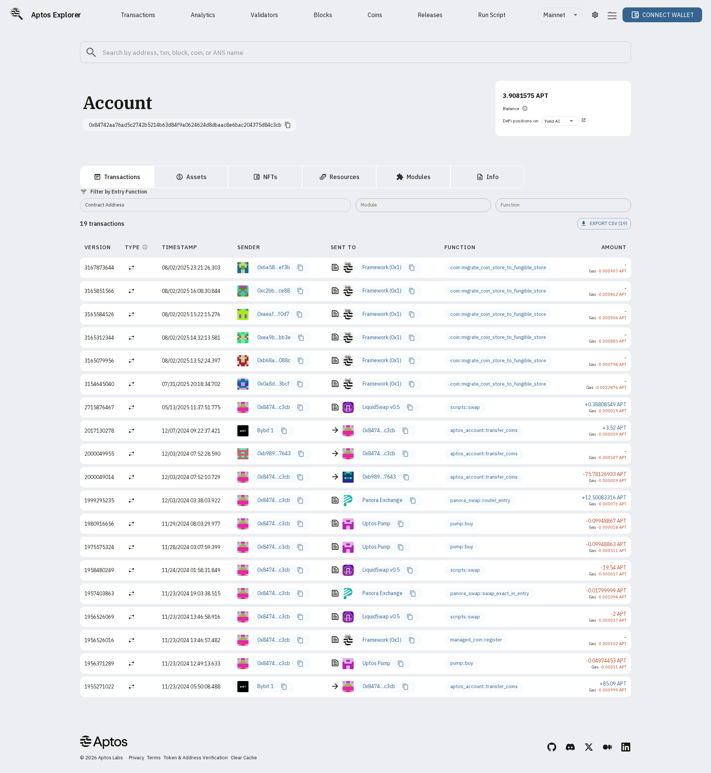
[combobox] (560, 15)
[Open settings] (595, 15)
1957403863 (99, 593)
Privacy (136, 757)
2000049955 (99, 453)
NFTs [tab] (270, 177)
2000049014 (99, 477)
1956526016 (99, 640)
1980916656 (99, 524)
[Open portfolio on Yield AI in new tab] (583, 121)
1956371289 (99, 663)
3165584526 (99, 314)
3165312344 (99, 337)
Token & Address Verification (196, 757)
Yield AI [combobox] (552, 121)
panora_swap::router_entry (480, 500)
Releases (430, 15)
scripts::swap (465, 407)
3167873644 (99, 267)
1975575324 (99, 547)
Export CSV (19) (608, 223)
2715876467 (99, 407)
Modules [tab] (419, 177)
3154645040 (99, 384)
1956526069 (99, 617)
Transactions (138, 15)
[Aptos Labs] (103, 743)
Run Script (491, 15)
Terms (154, 757)
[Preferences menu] (612, 15)
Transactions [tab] (122, 177)
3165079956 (99, 360)
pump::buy (461, 524)
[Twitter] (589, 748)
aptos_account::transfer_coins (484, 430)
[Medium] (607, 748)
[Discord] (570, 748)
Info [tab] (493, 177)
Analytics (203, 15)
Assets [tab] (196, 177)
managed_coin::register (476, 640)
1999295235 (99, 500)
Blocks (323, 15)
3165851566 (99, 291)
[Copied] (300, 267)
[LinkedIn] (626, 748)
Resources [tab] (345, 177)
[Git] (552, 748)
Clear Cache (244, 757)
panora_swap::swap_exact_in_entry (489, 593)
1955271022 (99, 686)
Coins (375, 15)
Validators (264, 15)
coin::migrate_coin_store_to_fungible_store (498, 267)
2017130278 (99, 430)
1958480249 (99, 570)
